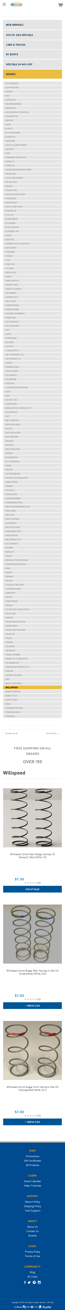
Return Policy (32, 1201)
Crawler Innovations (18, 169)
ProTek (9, 514)
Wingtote (11, 695)
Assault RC (11, 116)
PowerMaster (13, 502)
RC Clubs (32, 1276)
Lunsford (11, 403)
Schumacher (13, 588)
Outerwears (13, 473)
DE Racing (11, 181)
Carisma (10, 140)
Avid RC (9, 120)
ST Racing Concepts (17, 609)
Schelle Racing (14, 584)
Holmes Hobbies (15, 313)
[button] (32, 733)
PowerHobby (13, 498)
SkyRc (8, 596)
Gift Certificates (32, 1160)
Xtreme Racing (14, 707)
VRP (7, 679)
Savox (8, 580)
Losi (7, 391)
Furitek (10, 264)
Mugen (9, 440)
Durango (10, 198)
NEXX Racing (12, 449)
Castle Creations (16, 144)
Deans (9, 186)
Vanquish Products (17, 666)
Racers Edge (12, 527)
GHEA (8, 276)
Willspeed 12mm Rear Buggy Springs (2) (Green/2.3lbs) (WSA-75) (32, 856)
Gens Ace (10, 272)
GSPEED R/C (11, 296)
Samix (8, 572)
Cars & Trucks (15, 44)
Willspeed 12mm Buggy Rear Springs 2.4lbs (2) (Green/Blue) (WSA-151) (32, 972)
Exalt (8, 235)
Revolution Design (16, 559)
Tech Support (32, 1210)
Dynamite (10, 210)
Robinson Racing (15, 564)
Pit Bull (10, 490)
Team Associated (15, 621)
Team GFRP (11, 625)
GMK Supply (12, 280)
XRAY (8, 703)
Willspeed (11, 687)
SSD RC (9, 605)
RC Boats (12, 54)
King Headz (12, 370)
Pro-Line (10, 510)
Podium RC (11, 494)
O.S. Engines (12, 461)
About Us (32, 1226)
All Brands (11, 83)
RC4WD (9, 547)
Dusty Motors (14, 206)
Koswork (10, 379)
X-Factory (11, 699)
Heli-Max (10, 301)
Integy (9, 346)
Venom (9, 670)
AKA (7, 95)
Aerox (9, 91)
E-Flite (9, 214)
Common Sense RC (15, 157)
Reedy (8, 555)
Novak (9, 453)
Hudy (8, 333)
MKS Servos (12, 420)
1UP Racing (12, 87)
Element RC (12, 231)
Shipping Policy (32, 1206)
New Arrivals (14, 24)
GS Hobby (10, 292)
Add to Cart (32, 1005)
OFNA (8, 465)
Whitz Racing (13, 683)
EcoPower (11, 218)
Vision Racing (13, 675)
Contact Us (32, 1231)
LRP (7, 395)
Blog (32, 1272)
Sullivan (10, 613)
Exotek (9, 239)
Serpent (10, 592)
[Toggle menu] (4, 4)
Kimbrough (12, 366)
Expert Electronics (17, 243)
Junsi (8, 362)
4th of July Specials (19, 35)
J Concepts (12, 350)
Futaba (9, 268)
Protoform (12, 518)
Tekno (9, 642)
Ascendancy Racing (17, 112)
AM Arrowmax (13, 103)
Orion (9, 469)
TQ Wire (10, 646)
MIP (7, 416)
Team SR (10, 633)
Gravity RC (11, 284)
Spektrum (11, 601)
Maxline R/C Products (18, 407)
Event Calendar (32, 1181)
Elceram (10, 222)
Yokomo (10, 716)
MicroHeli (11, 412)
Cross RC (10, 173)
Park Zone (11, 481)
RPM (7, 568)
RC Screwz (11, 543)
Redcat (9, 551)
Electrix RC (12, 227)
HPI (7, 329)
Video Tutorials (32, 1185)
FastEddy (10, 247)
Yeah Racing (12, 712)
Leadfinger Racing (16, 387)
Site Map (50, 1302)
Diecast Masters (15, 194)
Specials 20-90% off (19, 64)
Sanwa (9, 576)
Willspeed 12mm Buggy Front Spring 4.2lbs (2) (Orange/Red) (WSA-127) (32, 1088)
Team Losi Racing (15, 629)
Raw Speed (11, 535)
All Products (32, 1165)
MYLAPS (9, 444)
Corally (10, 161)
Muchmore (11, 436)
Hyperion (11, 338)
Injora (9, 342)
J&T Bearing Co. (14, 354)
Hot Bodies (12, 321)
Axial (8, 124)
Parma (9, 486)
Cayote (9, 149)
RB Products (13, 539)
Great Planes (13, 288)
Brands (11, 74)
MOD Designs (12, 424)
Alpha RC (10, 99)
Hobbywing (12, 305)
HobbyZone (12, 309)
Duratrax (11, 202)
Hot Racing (12, 325)
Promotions (32, 1156)
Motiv (8, 428)
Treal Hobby (12, 654)
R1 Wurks (10, 522)
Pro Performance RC (17, 506)
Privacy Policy (32, 1251)
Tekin (8, 638)
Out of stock (32, 889)
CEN (7, 153)
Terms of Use (32, 1256)
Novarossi (11, 457)
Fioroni (10, 251)
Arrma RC (10, 107)
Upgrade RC (12, 662)
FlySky (9, 255)
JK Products (13, 358)
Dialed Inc (11, 190)
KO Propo (11, 375)
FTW (7, 259)
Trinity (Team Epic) (16, 658)
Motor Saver (13, 432)
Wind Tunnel (13, 691)
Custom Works (14, 177)
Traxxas (10, 650)
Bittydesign (12, 132)
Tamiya (9, 617)
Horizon (10, 317)
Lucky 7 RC (11, 399)
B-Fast (9, 128)
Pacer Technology (16, 477)
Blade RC (10, 136)
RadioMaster (13, 531)
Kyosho (9, 383)
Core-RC (10, 165)
